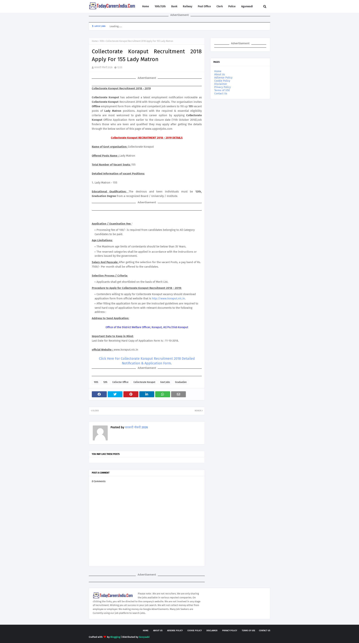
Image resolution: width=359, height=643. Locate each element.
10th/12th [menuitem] (160, 6)
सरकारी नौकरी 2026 (103, 67)
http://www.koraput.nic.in (168, 298)
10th (102, 41)
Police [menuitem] (232, 6)
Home (95, 41)
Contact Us (220, 93)
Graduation (181, 382)
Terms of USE (222, 90)
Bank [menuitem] (174, 6)
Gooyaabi (144, 637)
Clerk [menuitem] (220, 6)
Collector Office (120, 382)
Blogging (115, 637)
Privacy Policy (222, 87)
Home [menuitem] (145, 6)
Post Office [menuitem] (204, 6)
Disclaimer (220, 84)
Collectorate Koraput (144, 382)
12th (105, 382)
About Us (219, 74)
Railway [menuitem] (187, 6)
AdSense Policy (223, 77)
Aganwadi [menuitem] (247, 6)
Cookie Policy (222, 80)
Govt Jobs (165, 382)
